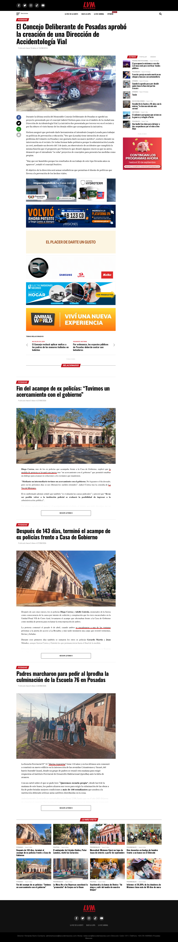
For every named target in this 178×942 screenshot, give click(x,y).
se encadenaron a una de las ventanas (93, 627)
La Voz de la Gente (71, 14)
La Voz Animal (99, 14)
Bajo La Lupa (86, 14)
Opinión (111, 13)
